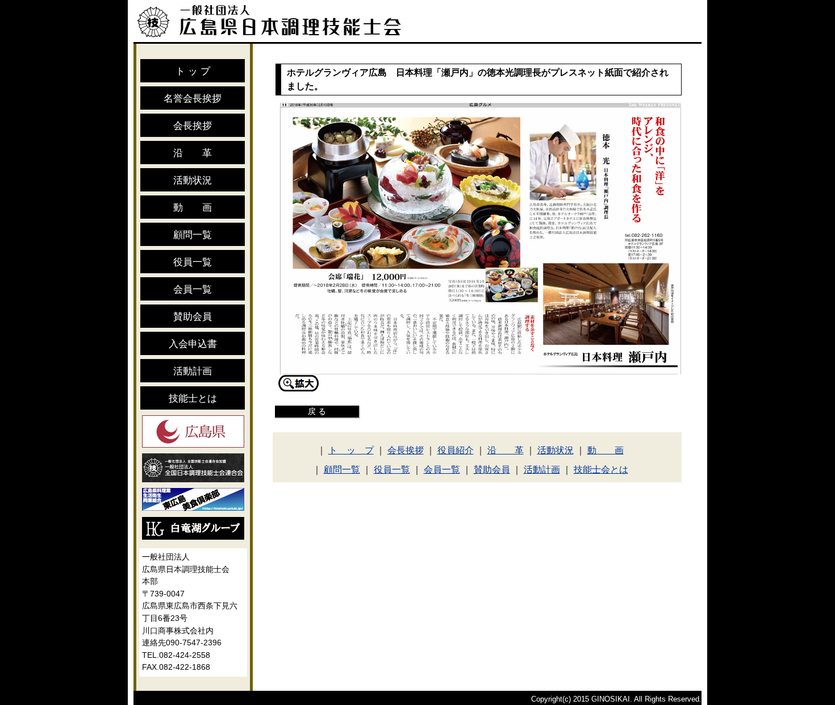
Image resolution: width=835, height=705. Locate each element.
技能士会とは (601, 469)
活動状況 (192, 180)
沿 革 (192, 152)
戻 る (317, 411)
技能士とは (193, 398)
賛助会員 (192, 316)
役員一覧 (192, 262)
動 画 (192, 207)
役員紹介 (455, 450)
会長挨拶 (192, 125)
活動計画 (192, 371)
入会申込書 (193, 343)
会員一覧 (192, 289)
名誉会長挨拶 (193, 98)
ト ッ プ (193, 71)
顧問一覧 (192, 234)
